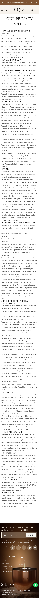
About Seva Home (8, 556)
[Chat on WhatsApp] (35, 585)
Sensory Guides (7, 566)
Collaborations (25, 568)
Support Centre (7, 571)
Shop (21, 557)
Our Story (5, 561)
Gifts (21, 564)
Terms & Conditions (29, 541)
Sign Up (31, 535)
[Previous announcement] (2, 2)
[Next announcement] (36, 2)
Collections (24, 561)
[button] (32, 10)
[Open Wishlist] (6, 10)
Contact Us (24, 572)
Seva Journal (6, 563)
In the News (5, 569)
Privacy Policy (7, 593)
